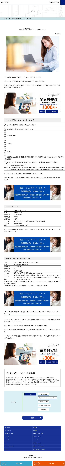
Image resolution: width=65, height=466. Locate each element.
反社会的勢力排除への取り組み (39, 449)
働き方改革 (43, 409)
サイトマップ (35, 440)
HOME (6, 19)
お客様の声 (7, 436)
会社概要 (35, 427)
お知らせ (6, 449)
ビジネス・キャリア (43, 402)
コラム (6, 443)
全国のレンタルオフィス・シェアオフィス (47, 398)
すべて (30, 394)
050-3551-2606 (55, 2)
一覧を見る (32, 418)
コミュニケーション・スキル (44, 405)
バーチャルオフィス (43, 394)
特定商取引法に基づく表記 (38, 433)
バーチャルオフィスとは (9, 446)
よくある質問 (7, 440)
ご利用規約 (35, 430)
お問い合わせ (12, 463)
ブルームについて (8, 430)
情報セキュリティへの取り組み (38, 446)
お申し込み (44, 463)
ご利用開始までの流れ (9, 433)
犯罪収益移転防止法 (37, 443)
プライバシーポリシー (37, 436)
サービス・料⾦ (7, 427)
